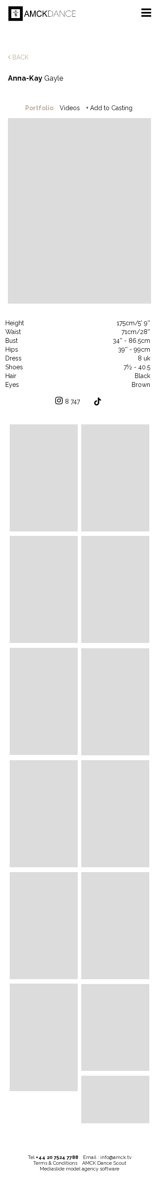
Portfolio (39, 107)
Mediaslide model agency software (79, 1169)
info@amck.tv (116, 1157)
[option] (79, 211)
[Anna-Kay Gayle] (44, 477)
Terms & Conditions (55, 1163)
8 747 (72, 401)
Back (20, 57)
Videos (70, 107)
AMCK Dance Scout (104, 1163)
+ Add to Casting (109, 107)
